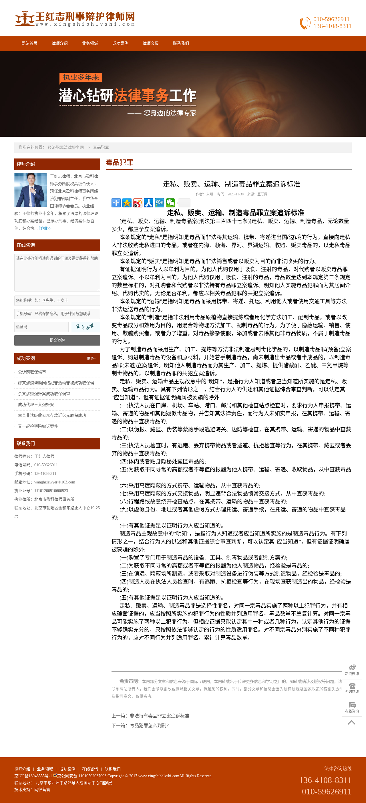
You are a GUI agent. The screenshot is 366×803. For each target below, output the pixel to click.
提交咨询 (57, 340)
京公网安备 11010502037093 (81, 776)
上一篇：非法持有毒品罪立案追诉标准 (150, 715)
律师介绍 (60, 43)
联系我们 (181, 43)
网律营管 (42, 790)
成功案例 (120, 43)
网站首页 (29, 43)
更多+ (91, 358)
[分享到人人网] (148, 202)
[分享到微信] (170, 202)
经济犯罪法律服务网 (66, 147)
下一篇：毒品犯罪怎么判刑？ (141, 725)
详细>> (45, 228)
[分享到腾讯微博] (159, 202)
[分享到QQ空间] (127, 202)
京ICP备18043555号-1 (33, 776)
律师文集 (151, 43)
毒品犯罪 (101, 147)
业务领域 (90, 43)
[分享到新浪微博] (137, 202)
